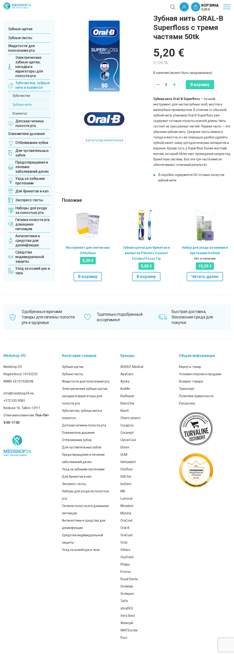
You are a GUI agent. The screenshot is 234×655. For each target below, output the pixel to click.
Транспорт (187, 389)
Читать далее (204, 276)
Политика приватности (196, 396)
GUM (123, 454)
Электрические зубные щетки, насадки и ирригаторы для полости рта (85, 396)
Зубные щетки (20, 29)
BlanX (124, 410)
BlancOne (127, 403)
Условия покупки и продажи (200, 374)
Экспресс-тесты (74, 484)
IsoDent (125, 484)
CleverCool (128, 440)
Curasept (127, 432)
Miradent (126, 506)
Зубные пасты (20, 38)
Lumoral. (126, 498)
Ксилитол (20, 113)
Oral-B (125, 528)
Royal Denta (129, 579)
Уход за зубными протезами (83, 469)
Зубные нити (22, 104)
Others (125, 550)
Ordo (124, 542)
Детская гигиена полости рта (84, 425)
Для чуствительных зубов (81, 447)
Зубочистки (21, 95)
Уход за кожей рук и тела (81, 550)
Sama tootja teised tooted (104, 140)
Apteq (124, 381)
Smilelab (126, 586)
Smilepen (127, 594)
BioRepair (127, 396)
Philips (125, 564)
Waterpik (126, 623)
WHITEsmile (129, 630)
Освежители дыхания (26, 134)
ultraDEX (126, 608)
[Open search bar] (172, 7)
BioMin (125, 389)
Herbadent (128, 462)
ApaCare (126, 374)
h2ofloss (126, 469)
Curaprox (127, 425)
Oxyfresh (127, 557)
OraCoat (126, 520)
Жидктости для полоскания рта (21, 48)
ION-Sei (125, 476)
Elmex (124, 447)
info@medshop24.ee (18, 393)
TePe (124, 601)
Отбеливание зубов (77, 440)
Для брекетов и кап (77, 476)
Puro (123, 637)
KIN (122, 491)
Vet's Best (127, 615)
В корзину (200, 84)
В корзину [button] (87, 276)
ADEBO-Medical (131, 367)
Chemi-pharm (130, 418)
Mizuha (125, 513)
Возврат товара (191, 381)
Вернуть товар (190, 367)
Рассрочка (187, 403)
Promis (125, 572)
